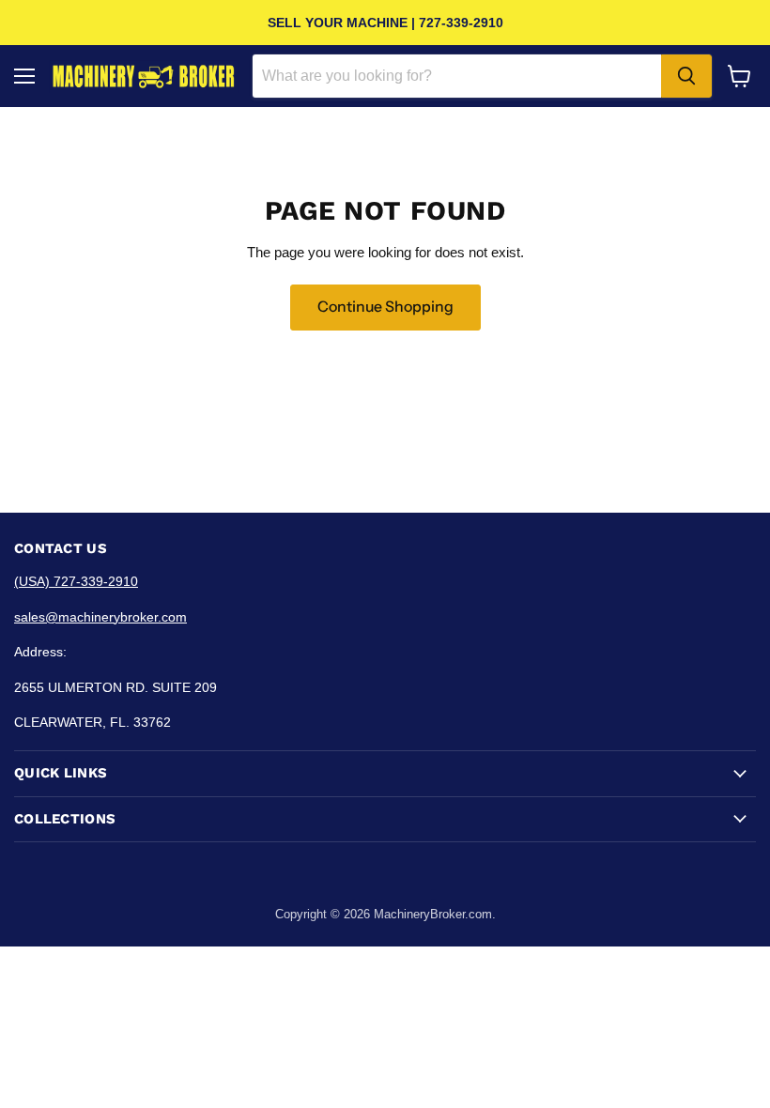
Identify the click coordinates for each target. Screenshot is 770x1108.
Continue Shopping (385, 306)
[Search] (686, 76)
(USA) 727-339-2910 (76, 581)
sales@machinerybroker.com (100, 616)
